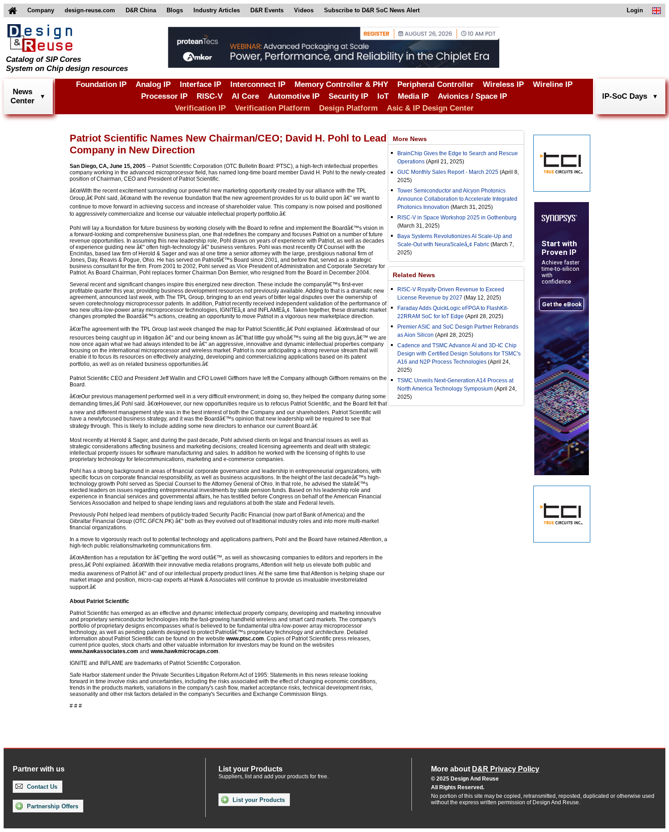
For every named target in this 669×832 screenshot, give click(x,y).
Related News (414, 275)
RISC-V (210, 96)
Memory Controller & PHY (341, 84)
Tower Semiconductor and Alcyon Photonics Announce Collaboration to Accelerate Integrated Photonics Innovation (457, 199)
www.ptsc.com (245, 638)
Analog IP (153, 84)
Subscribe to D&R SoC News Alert (372, 10)
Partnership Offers (51, 806)
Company (40, 10)
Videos (304, 10)
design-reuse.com (90, 10)
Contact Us (41, 786)
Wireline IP (553, 84)
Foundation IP (101, 84)
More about (485, 769)
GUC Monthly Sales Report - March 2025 (447, 172)
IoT (383, 96)
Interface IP (200, 84)
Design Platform (348, 108)
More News (410, 138)
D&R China (141, 10)
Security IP (348, 96)
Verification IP (200, 108)
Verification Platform (272, 108)
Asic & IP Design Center (430, 108)
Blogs (175, 10)
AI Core (245, 96)
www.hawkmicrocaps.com (184, 651)
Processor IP (164, 96)
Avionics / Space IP (472, 96)
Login (635, 10)
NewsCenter (22, 96)
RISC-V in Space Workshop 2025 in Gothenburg (457, 217)
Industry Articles (216, 10)
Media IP (413, 96)
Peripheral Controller (435, 84)
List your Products (258, 799)
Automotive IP (293, 96)
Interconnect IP (257, 84)
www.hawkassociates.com (104, 651)
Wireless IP (503, 84)
